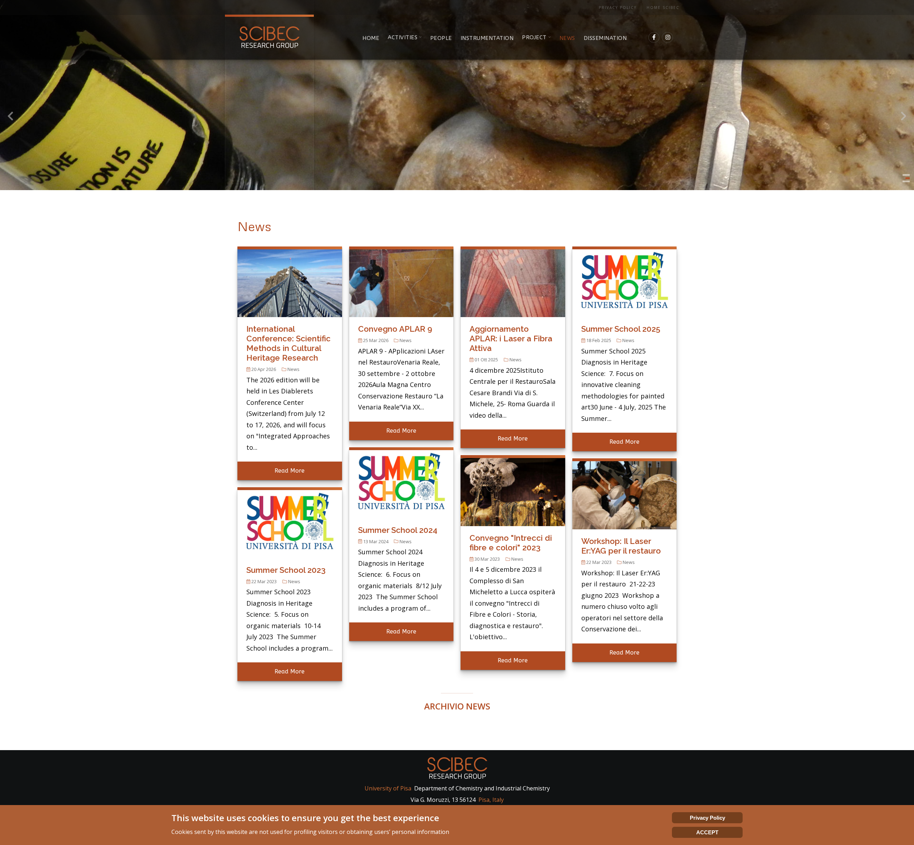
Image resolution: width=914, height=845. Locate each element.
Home (370, 38)
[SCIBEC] (269, 37)
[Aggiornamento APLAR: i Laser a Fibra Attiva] (513, 281)
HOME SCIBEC (663, 7)
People (441, 38)
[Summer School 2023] (289, 522)
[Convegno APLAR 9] (401, 281)
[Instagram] (668, 37)
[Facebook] (654, 37)
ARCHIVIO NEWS (457, 706)
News (567, 38)
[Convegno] (513, 489)
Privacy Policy (618, 7)
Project (534, 37)
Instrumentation (487, 38)
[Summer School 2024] (401, 482)
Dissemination (605, 38)
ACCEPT (707, 832)
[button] (906, 175)
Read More (290, 470)
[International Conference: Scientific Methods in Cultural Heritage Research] (289, 281)
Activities (402, 37)
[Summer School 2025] (624, 281)
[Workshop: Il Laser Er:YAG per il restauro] (624, 493)
